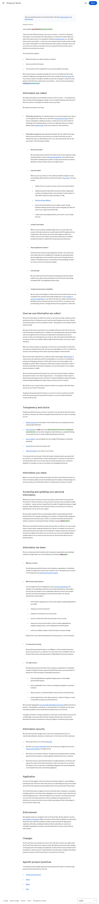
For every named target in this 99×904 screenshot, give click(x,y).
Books (28, 879)
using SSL (49, 742)
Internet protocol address (43, 200)
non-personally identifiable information (51, 705)
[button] (3, 3)
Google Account (60, 39)
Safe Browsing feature (33, 749)
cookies (69, 296)
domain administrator (61, 587)
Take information (31, 451)
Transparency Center (39, 901)
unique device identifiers (54, 157)
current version (64, 17)
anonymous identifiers (37, 299)
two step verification (40, 746)
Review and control (32, 422)
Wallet (28, 884)
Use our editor (30, 439)
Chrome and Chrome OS (33, 875)
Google (5, 901)
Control (28, 446)
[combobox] (87, 900)
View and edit (30, 429)
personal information (61, 118)
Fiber (27, 889)
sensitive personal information (48, 573)
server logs (66, 178)
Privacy (23, 901)
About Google (14, 901)
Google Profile (39, 125)
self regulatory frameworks (31, 819)
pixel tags (69, 356)
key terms (68, 76)
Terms (29, 901)
